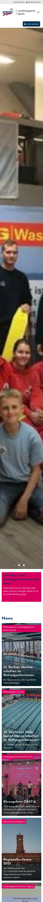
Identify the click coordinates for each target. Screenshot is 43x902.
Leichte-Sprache (19, 2)
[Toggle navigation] (38, 12)
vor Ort (22, 594)
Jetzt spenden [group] (33, 24)
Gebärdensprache (34, 2)
